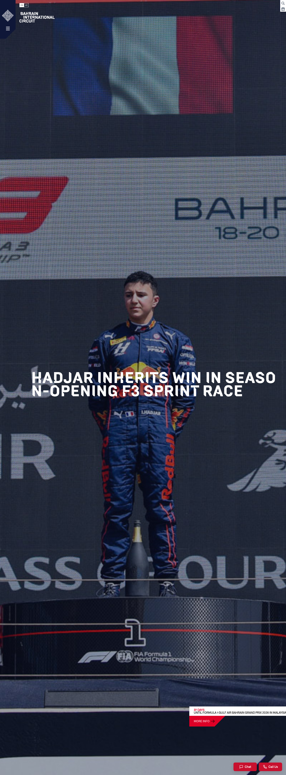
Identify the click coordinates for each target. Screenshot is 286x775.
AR (26, 5)
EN (22, 5)
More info (202, 721)
